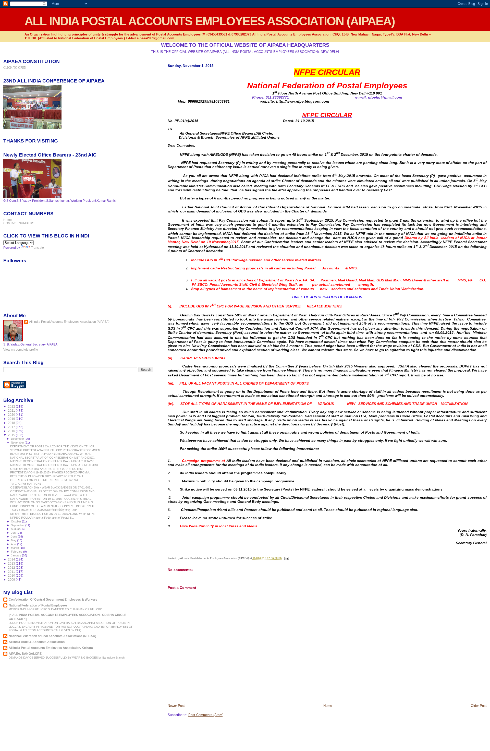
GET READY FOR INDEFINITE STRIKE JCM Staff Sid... (45, 480)
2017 (12, 426)
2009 (12, 579)
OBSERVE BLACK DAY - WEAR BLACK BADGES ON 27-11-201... (51, 487)
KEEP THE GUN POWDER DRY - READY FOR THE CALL (47, 476)
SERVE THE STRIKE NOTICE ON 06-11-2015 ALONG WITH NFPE (52, 513)
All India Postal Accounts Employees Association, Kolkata (51, 647)
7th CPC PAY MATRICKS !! (26, 483)
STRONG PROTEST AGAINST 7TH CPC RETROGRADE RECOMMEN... (56, 450)
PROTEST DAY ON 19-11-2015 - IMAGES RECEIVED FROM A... (50, 472)
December (18, 438)
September (18, 525)
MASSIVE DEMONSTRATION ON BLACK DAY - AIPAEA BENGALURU (54, 465)
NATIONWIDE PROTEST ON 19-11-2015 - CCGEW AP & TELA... (51, 498)
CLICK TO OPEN (14, 67)
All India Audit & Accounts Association (37, 641)
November (18, 442)
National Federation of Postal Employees (38, 605)
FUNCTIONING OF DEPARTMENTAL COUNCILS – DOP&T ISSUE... (53, 506)
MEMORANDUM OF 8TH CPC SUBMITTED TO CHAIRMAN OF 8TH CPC (55, 609)
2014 (12, 559)
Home (327, 706)
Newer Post (176, 706)
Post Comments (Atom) (205, 715)
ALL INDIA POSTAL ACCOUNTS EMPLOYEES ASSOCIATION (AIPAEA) (209, 21)
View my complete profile (20, 349)
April (14, 544)
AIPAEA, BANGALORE (25, 653)
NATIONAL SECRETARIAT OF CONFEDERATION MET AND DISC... (53, 457)
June (14, 536)
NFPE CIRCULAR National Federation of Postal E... (42, 517)
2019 (12, 418)
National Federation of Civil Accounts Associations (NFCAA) (52, 636)
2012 (12, 567)
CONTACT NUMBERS (18, 223)
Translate (37, 247)
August (15, 528)
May (14, 540)
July (14, 532)
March (15, 547)
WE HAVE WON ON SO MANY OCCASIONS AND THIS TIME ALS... (52, 502)
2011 (12, 571)
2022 (12, 406)
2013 (12, 563)
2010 (12, 575)
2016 (12, 431)
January (16, 555)
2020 (12, 414)
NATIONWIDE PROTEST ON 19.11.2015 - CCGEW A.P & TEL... (50, 494)
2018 (12, 422)
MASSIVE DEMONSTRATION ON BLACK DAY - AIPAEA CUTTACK (52, 461)
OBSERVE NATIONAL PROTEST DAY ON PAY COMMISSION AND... (53, 491)
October (16, 521)
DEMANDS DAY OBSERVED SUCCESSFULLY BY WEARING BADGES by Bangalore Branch (67, 657)
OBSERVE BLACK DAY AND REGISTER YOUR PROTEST (47, 468)
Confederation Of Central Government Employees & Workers (53, 599)
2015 (12, 435)
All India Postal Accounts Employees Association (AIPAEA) (69, 322)
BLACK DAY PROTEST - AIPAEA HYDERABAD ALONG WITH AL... (51, 453)
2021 (12, 410)
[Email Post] (286, 558)
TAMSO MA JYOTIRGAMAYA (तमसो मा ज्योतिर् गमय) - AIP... (44, 509)
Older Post (479, 706)
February (17, 551)
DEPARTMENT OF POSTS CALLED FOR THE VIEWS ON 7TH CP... (53, 446)
